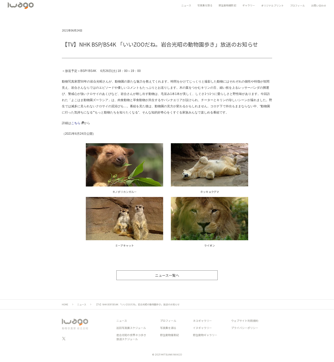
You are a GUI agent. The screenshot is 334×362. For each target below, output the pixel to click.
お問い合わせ (318, 5)
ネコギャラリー (202, 321)
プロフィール (297, 5)
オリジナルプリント (272, 5)
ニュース (81, 304)
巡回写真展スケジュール (131, 328)
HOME (65, 304)
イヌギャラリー (202, 328)
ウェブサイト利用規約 (244, 321)
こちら (76, 123)
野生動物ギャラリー (205, 335)
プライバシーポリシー (244, 328)
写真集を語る (168, 328)
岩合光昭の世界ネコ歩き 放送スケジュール (131, 337)
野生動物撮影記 (169, 335)
